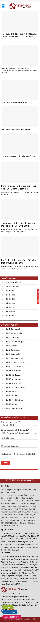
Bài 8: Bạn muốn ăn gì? (14, 358)
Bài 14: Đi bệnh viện (13, 383)
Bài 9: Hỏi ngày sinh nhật (15, 362)
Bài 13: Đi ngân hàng (13, 379)
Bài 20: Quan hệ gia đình (15, 408)
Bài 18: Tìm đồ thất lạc (14, 400)
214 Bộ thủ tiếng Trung (14, 282)
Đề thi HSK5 (10, 307)
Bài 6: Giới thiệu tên (13, 350)
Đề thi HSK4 (10, 303)
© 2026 (33, 619)
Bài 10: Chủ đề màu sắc (15, 367)
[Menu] (3, 6)
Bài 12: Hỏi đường (13, 375)
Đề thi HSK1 (10, 291)
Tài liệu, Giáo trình (12, 286)
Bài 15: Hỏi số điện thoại (15, 387)
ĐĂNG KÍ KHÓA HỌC (38, 296)
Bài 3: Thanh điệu (12, 337)
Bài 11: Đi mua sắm (13, 371)
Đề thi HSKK (10, 316)
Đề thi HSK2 (10, 295)
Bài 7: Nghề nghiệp (13, 354)
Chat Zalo (8, 607)
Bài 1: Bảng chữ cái (13, 329)
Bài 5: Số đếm (11, 346)
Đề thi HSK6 (10, 312)
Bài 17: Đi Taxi (11, 396)
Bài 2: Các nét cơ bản (14, 333)
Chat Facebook (9, 612)
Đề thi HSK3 (10, 299)
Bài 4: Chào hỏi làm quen (15, 342)
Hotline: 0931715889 (11, 617)
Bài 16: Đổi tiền (11, 392)
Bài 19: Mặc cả (11, 404)
